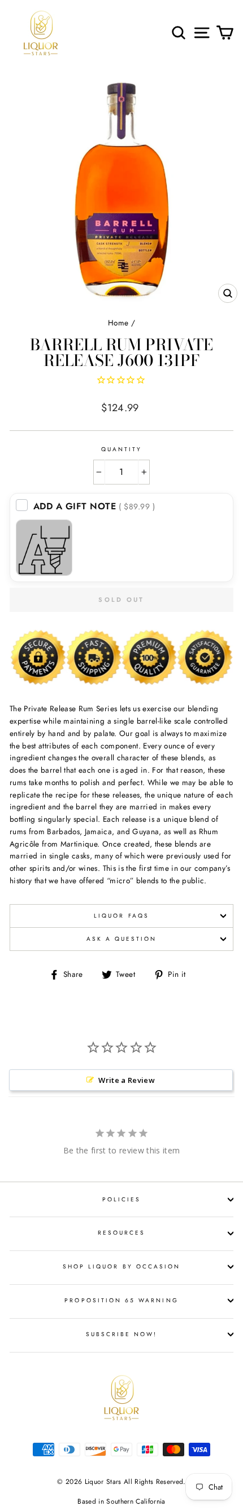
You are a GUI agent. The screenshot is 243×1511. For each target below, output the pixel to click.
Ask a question (121, 939)
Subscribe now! (122, 1334)
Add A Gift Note (94, 506)
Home (118, 322)
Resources (122, 1232)
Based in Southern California (121, 1501)
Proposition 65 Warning (121, 1300)
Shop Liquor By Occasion (121, 1266)
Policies (121, 1199)
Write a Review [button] (126, 1080)
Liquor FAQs (121, 915)
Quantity (121, 449)
